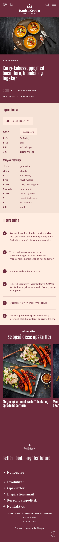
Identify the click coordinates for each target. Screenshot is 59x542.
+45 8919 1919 (29, 517)
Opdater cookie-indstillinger (29, 528)
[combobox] (18, 121)
